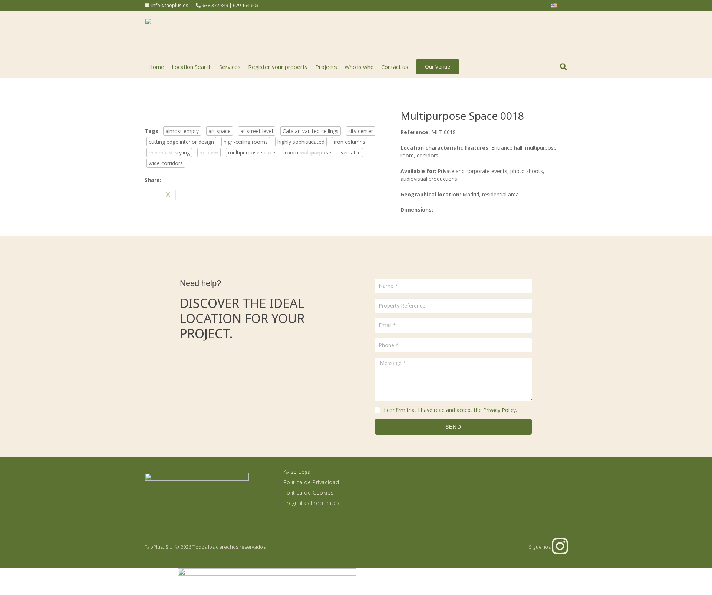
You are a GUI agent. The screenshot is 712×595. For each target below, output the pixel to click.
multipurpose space (251, 152)
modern (209, 152)
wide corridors (166, 163)
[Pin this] (199, 195)
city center (360, 130)
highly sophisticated (300, 141)
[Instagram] (560, 546)
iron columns (349, 141)
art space (219, 130)
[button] (563, 66)
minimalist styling (169, 152)
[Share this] (152, 195)
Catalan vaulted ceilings (311, 130)
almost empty (182, 130)
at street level (256, 130)
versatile (351, 152)
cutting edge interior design (181, 141)
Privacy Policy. (500, 409)
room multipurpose (308, 152)
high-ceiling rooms (246, 141)
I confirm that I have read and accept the (450, 409)
